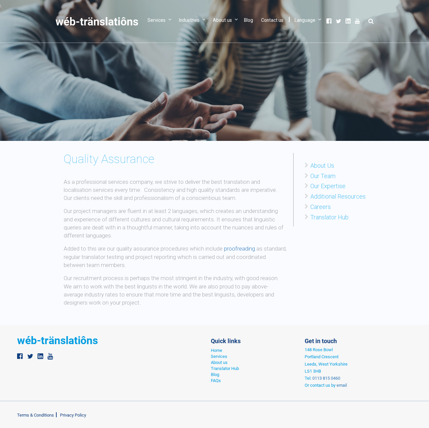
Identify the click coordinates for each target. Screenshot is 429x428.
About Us (322, 165)
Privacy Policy (73, 415)
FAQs (216, 380)
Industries (189, 20)
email (341, 385)
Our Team (322, 175)
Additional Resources (338, 196)
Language (305, 20)
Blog (248, 20)
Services (156, 20)
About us (222, 20)
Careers (320, 206)
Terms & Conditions (35, 415)
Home (216, 350)
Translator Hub (329, 217)
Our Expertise (328, 186)
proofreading (239, 248)
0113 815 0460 (326, 378)
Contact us (272, 20)
